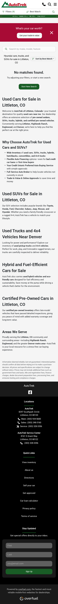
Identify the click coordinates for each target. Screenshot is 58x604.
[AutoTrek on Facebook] (29, 392)
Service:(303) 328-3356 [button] (31, 426)
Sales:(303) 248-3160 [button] (31, 422)
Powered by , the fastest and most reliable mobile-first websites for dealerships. (29, 591)
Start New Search (29, 86)
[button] (44, 4)
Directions (29, 478)
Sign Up (29, 571)
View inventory (29, 462)
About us (29, 470)
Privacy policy (29, 508)
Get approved (29, 493)
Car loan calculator (29, 501)
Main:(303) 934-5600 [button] (31, 419)
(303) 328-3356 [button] (31, 443)
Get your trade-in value (29, 35)
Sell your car (29, 485)
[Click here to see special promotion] (29, 16)
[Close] (51, 32)
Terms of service (29, 516)
